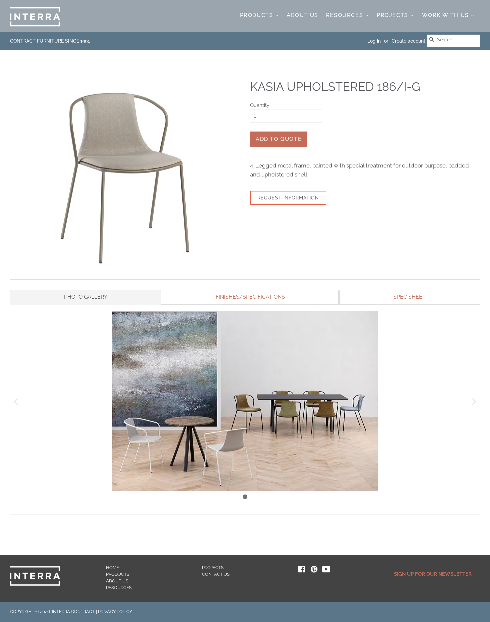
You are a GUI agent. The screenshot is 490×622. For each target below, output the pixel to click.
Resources (345, 15)
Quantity (259, 105)
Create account (408, 41)
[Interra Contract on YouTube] (326, 570)
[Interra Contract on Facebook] (302, 570)
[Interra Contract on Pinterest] (314, 570)
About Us (302, 15)
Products (257, 15)
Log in (374, 41)
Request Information (288, 197)
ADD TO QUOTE (279, 139)
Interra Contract (73, 611)
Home (112, 567)
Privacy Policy (115, 611)
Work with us (446, 15)
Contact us (216, 574)
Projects (393, 15)
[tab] (85, 297)
